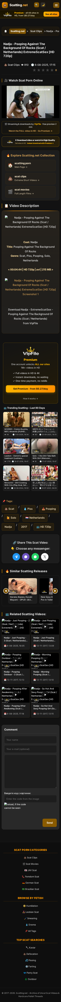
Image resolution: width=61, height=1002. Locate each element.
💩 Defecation (30, 954)
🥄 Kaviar (30, 947)
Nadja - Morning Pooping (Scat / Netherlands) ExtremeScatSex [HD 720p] (43, 673)
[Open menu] (56, 5)
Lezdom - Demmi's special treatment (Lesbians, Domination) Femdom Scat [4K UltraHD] (16, 457)
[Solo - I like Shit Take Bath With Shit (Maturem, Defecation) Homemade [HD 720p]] (44, 446)
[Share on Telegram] (16, 557)
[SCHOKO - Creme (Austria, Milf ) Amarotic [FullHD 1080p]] (16, 419)
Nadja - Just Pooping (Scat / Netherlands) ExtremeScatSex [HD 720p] (43, 639)
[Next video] (55, 591)
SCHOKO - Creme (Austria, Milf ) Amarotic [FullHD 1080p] (16, 430)
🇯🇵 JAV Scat (30, 870)
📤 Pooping (49, 508)
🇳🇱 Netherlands (35, 517)
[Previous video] (6, 591)
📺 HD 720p (43, 526)
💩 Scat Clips (30, 857)
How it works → (30, 398)
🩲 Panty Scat (30, 972)
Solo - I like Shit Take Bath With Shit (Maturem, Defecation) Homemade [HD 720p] (44, 457)
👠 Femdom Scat (30, 876)
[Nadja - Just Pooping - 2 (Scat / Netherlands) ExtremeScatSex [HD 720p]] (16, 627)
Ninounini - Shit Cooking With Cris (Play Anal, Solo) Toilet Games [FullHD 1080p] (16, 483)
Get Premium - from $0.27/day (30, 388)
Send (50, 822)
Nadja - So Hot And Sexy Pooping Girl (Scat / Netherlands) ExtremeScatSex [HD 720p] (45, 707)
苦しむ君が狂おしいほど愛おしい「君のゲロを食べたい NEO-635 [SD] (44, 483)
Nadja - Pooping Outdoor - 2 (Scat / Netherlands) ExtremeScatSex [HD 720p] (14, 673)
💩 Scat (9, 508)
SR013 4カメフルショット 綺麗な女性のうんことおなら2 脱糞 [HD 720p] (44, 430)
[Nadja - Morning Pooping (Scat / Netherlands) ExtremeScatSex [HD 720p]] (45, 661)
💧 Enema (30, 924)
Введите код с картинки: (17, 793)
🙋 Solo (11, 517)
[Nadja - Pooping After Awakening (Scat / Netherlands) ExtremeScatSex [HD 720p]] (16, 695)
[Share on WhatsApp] (35, 557)
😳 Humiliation (30, 905)
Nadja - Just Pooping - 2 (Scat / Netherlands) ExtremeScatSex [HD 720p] (15, 639)
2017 (24, 526)
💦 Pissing (30, 960)
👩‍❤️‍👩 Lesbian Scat (30, 912)
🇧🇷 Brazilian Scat (30, 889)
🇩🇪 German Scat (30, 882)
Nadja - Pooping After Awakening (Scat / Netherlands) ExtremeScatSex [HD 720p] (15, 707)
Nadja (8, 526)
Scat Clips (36, 31)
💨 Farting (30, 966)
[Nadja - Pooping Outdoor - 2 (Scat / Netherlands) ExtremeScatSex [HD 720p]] (16, 661)
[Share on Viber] (25, 557)
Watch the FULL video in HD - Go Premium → (30, 131)
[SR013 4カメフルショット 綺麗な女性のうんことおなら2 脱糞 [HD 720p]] (44, 419)
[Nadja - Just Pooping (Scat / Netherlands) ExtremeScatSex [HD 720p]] (45, 627)
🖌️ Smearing (30, 918)
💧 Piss (28, 508)
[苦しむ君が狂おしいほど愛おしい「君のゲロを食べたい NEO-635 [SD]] (44, 473)
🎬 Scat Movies (30, 864)
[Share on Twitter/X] (44, 557)
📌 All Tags (30, 931)
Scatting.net (18, 31)
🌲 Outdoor (31, 979)
